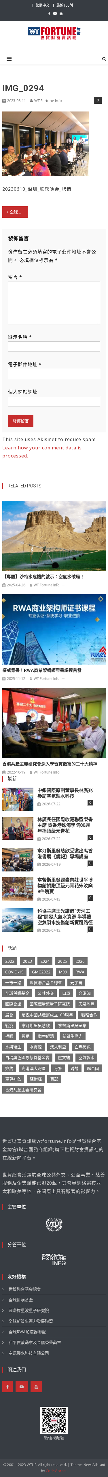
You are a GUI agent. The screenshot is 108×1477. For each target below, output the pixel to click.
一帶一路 (13, 982)
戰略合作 (89, 1015)
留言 (15, 277)
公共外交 (46, 993)
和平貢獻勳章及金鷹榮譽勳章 (35, 1342)
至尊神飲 (13, 1079)
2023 (27, 961)
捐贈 (9, 1036)
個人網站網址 (22, 392)
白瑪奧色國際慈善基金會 (27, 1057)
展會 (9, 1015)
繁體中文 (43, 5)
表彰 (54, 1079)
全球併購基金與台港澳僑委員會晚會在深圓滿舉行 (19, 212)
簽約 (9, 1068)
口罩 (66, 993)
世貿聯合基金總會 (46, 982)
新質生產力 (72, 1036)
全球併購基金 (17, 993)
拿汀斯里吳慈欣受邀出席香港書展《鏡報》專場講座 (65, 853)
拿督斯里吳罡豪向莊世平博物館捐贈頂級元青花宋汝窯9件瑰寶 (65, 885)
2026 (80, 961)
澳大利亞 (58, 1046)
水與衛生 (13, 1046)
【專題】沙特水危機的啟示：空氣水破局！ (43, 576)
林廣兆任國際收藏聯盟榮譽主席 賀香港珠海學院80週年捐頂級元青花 (65, 825)
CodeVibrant (56, 1470)
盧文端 (64, 1057)
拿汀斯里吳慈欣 (36, 1025)
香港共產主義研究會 (23, 1089)
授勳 (26, 1036)
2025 (62, 961)
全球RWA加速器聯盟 (27, 1331)
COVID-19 (14, 972)
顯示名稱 (20, 337)
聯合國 (93, 1068)
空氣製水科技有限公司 (29, 1353)
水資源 (36, 1046)
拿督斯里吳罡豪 (72, 1025)
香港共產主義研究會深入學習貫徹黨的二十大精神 (49, 764)
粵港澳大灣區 (34, 1068)
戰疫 (9, 1025)
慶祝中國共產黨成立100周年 (47, 1015)
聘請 (75, 1068)
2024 (45, 961)
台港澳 (85, 993)
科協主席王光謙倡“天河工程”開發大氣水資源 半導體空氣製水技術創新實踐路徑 (65, 916)
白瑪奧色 (83, 1046)
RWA (79, 972)
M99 (63, 972)
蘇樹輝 (36, 1079)
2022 (9, 961)
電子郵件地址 (25, 364)
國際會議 (13, 1004)
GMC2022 (41, 972)
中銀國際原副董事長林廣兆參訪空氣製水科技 (65, 793)
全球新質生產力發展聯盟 (31, 1321)
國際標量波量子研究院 (50, 1004)
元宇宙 (76, 982)
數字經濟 (46, 1036)
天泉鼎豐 (86, 1004)
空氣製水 (86, 1057)
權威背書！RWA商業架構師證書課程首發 (42, 670)
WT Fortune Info (48, 100)
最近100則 (64, 5)
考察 (58, 1068)
